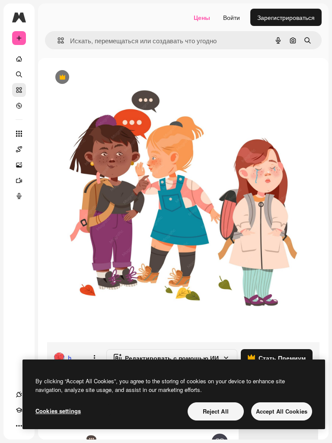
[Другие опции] (94, 357)
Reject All (216, 411)
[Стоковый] (19, 90)
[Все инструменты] (19, 134)
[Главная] (19, 59)
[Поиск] (19, 74)
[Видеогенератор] (19, 180)
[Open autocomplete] (57, 40)
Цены (202, 17)
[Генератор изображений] (19, 165)
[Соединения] (19, 394)
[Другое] (19, 426)
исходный (104, 77)
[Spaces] (19, 149)
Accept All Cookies (281, 411)
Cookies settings (58, 411)
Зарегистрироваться (286, 17)
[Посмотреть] (19, 105)
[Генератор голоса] (19, 196)
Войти (231, 17)
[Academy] (19, 410)
